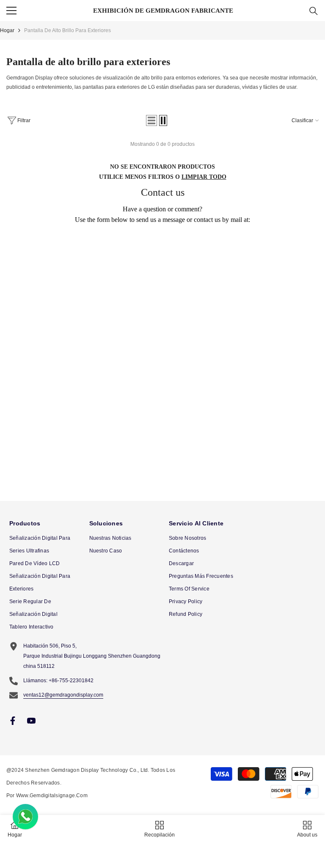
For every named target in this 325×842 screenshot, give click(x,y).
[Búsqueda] (313, 11)
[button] (151, 120)
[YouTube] (31, 721)
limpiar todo (204, 177)
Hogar (7, 30)
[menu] (11, 10)
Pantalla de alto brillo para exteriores (67, 30)
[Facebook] (13, 721)
